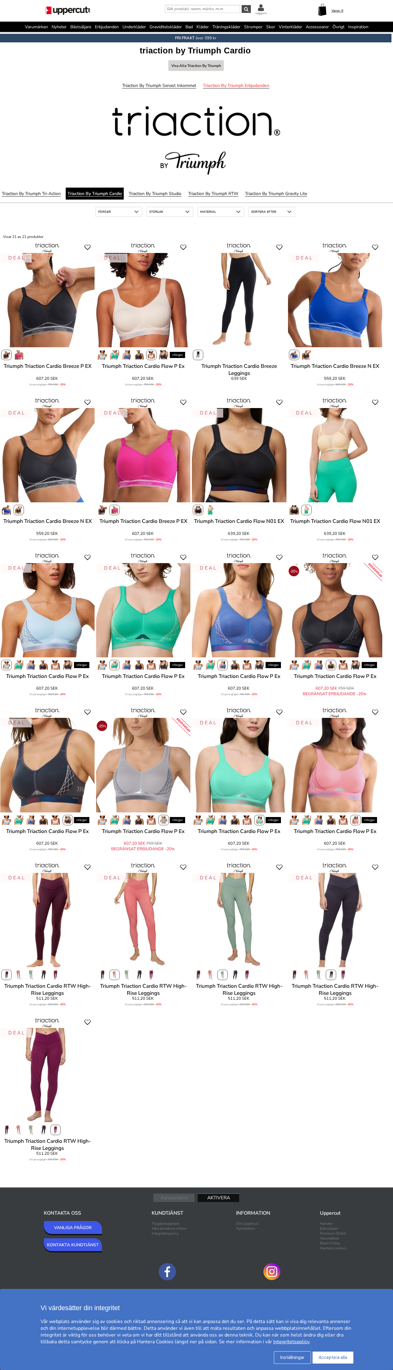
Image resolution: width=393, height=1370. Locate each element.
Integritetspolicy (165, 1233)
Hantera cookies (333, 1248)
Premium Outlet (333, 1233)
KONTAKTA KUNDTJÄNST (73, 1245)
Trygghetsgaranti (165, 1223)
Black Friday (330, 1243)
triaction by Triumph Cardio (95, 194)
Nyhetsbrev (245, 1228)
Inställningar (292, 1357)
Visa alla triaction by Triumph (196, 65)
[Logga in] (261, 7)
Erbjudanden (107, 27)
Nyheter (59, 27)
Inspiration (358, 27)
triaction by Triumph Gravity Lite (276, 194)
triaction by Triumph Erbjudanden (236, 85)
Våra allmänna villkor (169, 1228)
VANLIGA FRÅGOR (72, 1228)
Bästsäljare (80, 27)
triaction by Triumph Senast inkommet (159, 85)
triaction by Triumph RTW (213, 194)
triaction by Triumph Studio (155, 194)
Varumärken (36, 27)
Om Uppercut (247, 1223)
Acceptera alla (333, 1357)
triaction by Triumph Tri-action (31, 194)
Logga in (261, 13)
